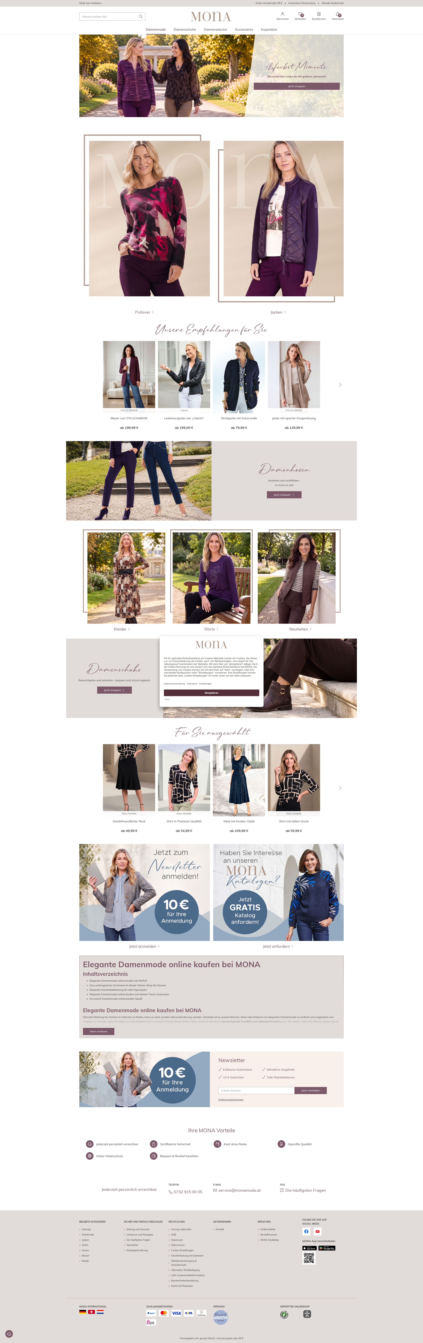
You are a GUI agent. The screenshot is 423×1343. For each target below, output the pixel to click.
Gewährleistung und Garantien (187, 1255)
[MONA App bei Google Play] (326, 1248)
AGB (173, 1234)
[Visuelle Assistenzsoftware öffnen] (305, 1314)
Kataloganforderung (137, 1250)
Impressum (177, 1239)
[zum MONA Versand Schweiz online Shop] (91, 1312)
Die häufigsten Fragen (305, 1190)
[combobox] (112, 17)
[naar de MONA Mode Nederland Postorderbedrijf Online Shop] (100, 1312)
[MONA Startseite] (211, 16)
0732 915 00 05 (188, 1191)
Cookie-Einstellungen (182, 1250)
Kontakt (220, 1229)
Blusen (85, 1255)
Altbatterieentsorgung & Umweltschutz (183, 1262)
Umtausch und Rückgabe (140, 1234)
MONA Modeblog (269, 1239)
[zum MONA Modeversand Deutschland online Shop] (82, 1312)
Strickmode (88, 1234)
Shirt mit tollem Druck (294, 821)
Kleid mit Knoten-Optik (239, 821)
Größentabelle (267, 1229)
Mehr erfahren (98, 1031)
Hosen (85, 1250)
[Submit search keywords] (140, 17)
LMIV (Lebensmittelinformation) (188, 1275)
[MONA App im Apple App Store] (309, 1248)
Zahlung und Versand (138, 1229)
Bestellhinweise (268, 1234)
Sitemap (86, 1229)
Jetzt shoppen (296, 86)
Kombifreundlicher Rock (129, 821)
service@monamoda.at (239, 1190)
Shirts (85, 1245)
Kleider (85, 1260)
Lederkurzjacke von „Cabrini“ (184, 418)
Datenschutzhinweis (230, 1099)
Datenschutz (178, 1245)
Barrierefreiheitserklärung (184, 1280)
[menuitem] (156, 30)
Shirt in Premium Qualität (184, 821)
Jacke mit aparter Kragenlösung (294, 418)
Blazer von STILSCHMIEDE (129, 418)
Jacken (85, 1239)
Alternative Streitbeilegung (185, 1270)
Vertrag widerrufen (181, 1229)
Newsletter (132, 1245)
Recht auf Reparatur (182, 1285)
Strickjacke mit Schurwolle (239, 418)
